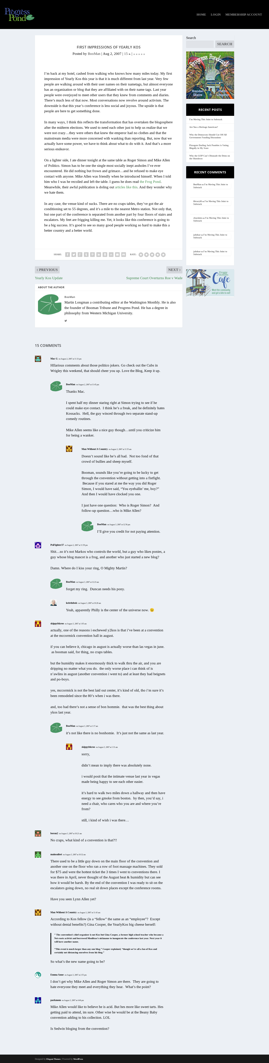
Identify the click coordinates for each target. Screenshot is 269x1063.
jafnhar (197, 235)
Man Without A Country (95, 449)
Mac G (54, 358)
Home (201, 14)
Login (216, 14)
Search (191, 38)
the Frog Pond (150, 182)
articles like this (126, 187)
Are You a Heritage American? (203, 127)
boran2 (54, 833)
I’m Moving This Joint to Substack (205, 119)
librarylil (197, 201)
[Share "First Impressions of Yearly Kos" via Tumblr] (86, 254)
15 (126, 54)
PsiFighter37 (57, 545)
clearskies (197, 218)
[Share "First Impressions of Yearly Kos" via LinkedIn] (99, 254)
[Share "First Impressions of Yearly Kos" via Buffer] (105, 254)
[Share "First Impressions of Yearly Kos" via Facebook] (67, 254)
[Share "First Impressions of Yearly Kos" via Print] (123, 254)
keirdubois (71, 603)
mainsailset (56, 854)
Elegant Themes (53, 1059)
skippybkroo (57, 623)
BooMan (94, 54)
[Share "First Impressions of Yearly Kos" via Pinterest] (92, 254)
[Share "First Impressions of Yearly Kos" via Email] (117, 254)
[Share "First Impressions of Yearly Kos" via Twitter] (74, 254)
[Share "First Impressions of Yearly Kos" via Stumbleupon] (111, 254)
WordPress (78, 1059)
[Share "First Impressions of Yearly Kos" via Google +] (80, 254)
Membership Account (243, 14)
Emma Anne (57, 974)
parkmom (55, 1000)
